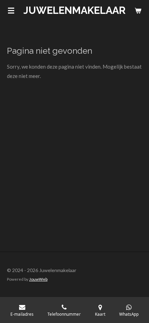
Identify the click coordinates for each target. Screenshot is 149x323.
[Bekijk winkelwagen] (138, 10)
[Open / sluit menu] (11, 10)
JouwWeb (38, 279)
